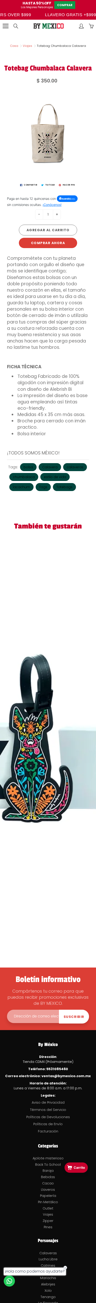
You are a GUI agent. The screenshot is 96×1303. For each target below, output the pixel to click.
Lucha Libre (48, 1259)
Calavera (50, 467)
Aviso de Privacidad (48, 1102)
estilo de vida (55, 477)
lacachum (21, 487)
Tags (43, 487)
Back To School (48, 1164)
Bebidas (48, 1177)
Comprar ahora (48, 243)
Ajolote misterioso (48, 1158)
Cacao (48, 1183)
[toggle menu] (5, 26)
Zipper (48, 1220)
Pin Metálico (48, 1202)
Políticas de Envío (48, 1124)
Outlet (48, 1208)
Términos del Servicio (48, 1109)
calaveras (75, 467)
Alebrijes (48, 1284)
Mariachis (48, 1278)
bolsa (28, 467)
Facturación (48, 1131)
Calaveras (48, 1253)
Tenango (48, 1297)
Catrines (48, 1265)
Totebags (64, 487)
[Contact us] (9, 1281)
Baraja (48, 1170)
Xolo (48, 1290)
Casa (14, 46)
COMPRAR (64, 5)
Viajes (27, 46)
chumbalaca (24, 477)
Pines (48, 1227)
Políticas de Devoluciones (48, 1117)
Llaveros (48, 1189)
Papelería (48, 1195)
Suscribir (74, 1016)
